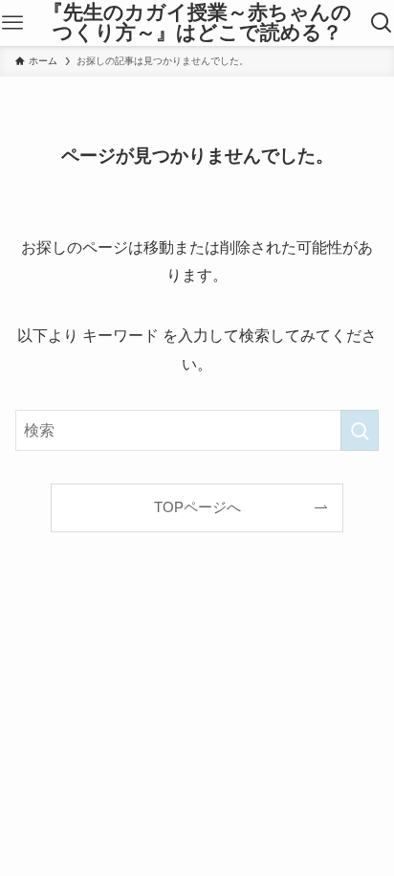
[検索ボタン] (381, 23)
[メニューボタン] (12, 23)
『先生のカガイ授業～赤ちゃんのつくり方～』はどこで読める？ (197, 22)
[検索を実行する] (359, 430)
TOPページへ (197, 507)
